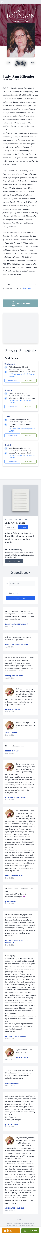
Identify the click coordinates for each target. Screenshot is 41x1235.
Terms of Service (26, 1225)
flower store (27, 288)
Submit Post (20, 598)
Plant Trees (28, 380)
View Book (10, 527)
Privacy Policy (14, 1225)
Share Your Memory (14, 561)
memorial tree (29, 284)
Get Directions (12, 380)
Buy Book (22, 527)
